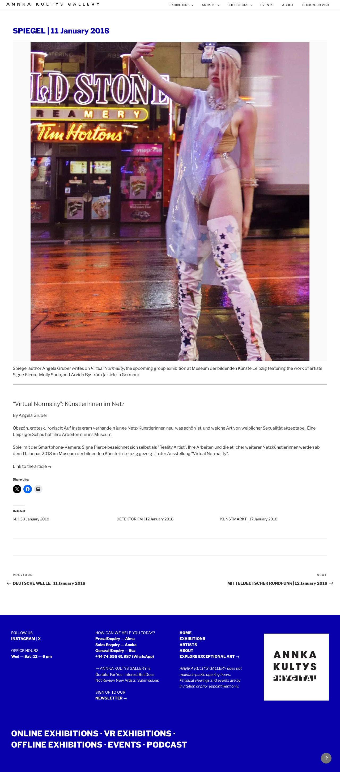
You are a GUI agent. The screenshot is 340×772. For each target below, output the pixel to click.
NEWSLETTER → (111, 698)
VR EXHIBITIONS (138, 733)
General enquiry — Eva (115, 650)
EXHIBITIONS (179, 5)
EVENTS (266, 5)
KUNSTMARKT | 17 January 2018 (248, 519)
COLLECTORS (237, 5)
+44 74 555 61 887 (113, 656)
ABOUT (288, 5)
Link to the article (32, 466)
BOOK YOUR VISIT (316, 5)
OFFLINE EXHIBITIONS (57, 744)
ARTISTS (208, 5)
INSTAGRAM (23, 638)
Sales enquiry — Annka (116, 644)
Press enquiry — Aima (115, 638)
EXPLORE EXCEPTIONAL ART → (209, 656)
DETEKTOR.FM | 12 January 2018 (145, 519)
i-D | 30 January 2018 (31, 519)
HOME (186, 632)
